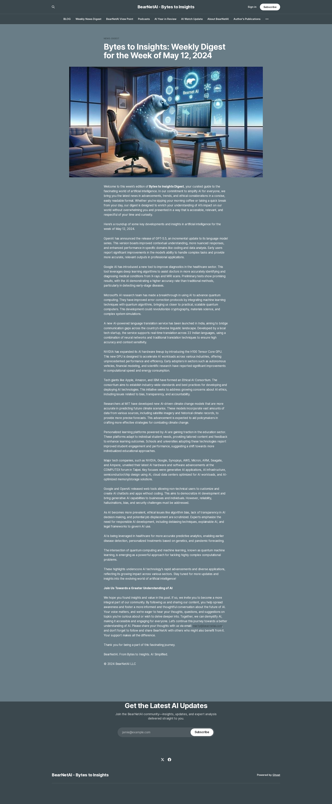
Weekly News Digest (88, 19)
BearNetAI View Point (119, 19)
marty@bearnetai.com (207, 626)
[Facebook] (169, 759)
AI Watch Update (192, 19)
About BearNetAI (218, 19)
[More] (267, 19)
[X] (162, 759)
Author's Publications (247, 19)
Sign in (252, 6)
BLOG (67, 19)
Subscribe (270, 7)
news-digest (111, 38)
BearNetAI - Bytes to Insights (166, 7)
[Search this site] (53, 7)
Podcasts (144, 19)
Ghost (276, 775)
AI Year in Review (165, 19)
